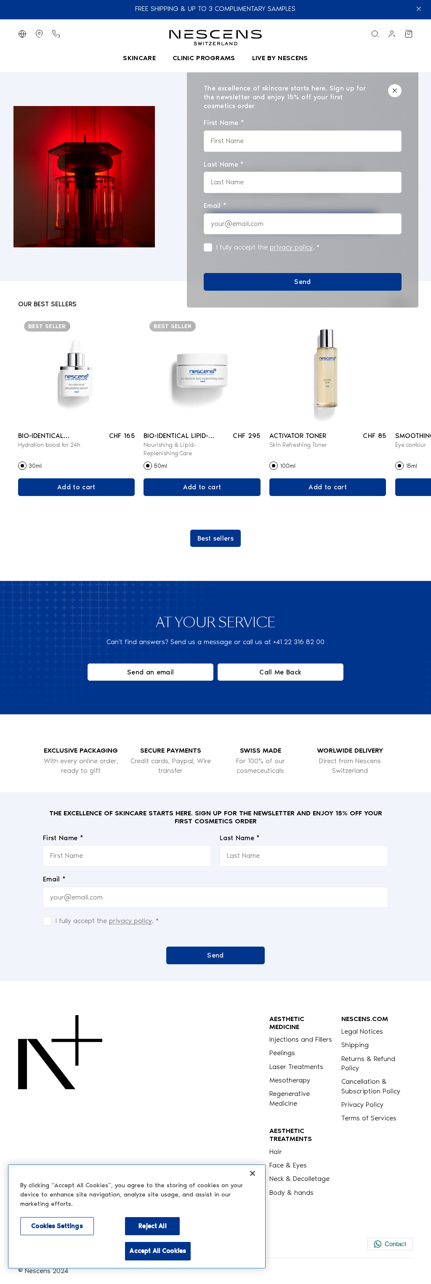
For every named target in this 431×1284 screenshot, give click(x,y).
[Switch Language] (22, 33)
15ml (411, 466)
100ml (287, 466)
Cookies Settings (56, 1226)
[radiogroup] (76, 466)
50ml (160, 466)
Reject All (152, 1226)
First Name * (63, 838)
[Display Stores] (39, 33)
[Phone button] (56, 33)
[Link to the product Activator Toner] (327, 370)
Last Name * (240, 838)
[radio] (22, 466)
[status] (302, 187)
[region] (137, 1216)
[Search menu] (375, 33)
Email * (54, 879)
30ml (35, 466)
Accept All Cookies (158, 1251)
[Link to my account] (392, 33)
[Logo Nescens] (60, 1106)
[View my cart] (408, 33)
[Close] (395, 90)
